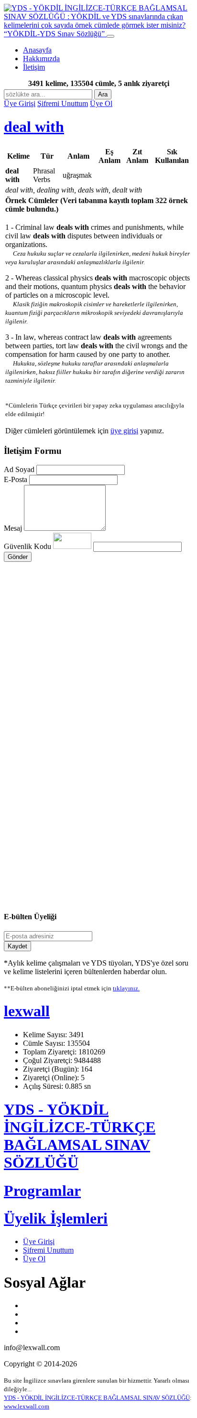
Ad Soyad (19, 469)
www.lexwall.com (26, 1406)
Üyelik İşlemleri (56, 1218)
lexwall (27, 1011)
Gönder (18, 556)
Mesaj (13, 528)
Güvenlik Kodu (28, 546)
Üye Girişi (19, 103)
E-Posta (15, 479)
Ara (103, 94)
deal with (34, 126)
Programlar (42, 1190)
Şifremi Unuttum (62, 103)
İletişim (34, 67)
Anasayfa (37, 50)
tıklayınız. (126, 988)
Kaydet (17, 946)
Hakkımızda (41, 58)
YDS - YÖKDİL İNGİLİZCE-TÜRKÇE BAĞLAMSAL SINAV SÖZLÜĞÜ (79, 1136)
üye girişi (124, 431)
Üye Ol (101, 103)
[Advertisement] (98, 645)
